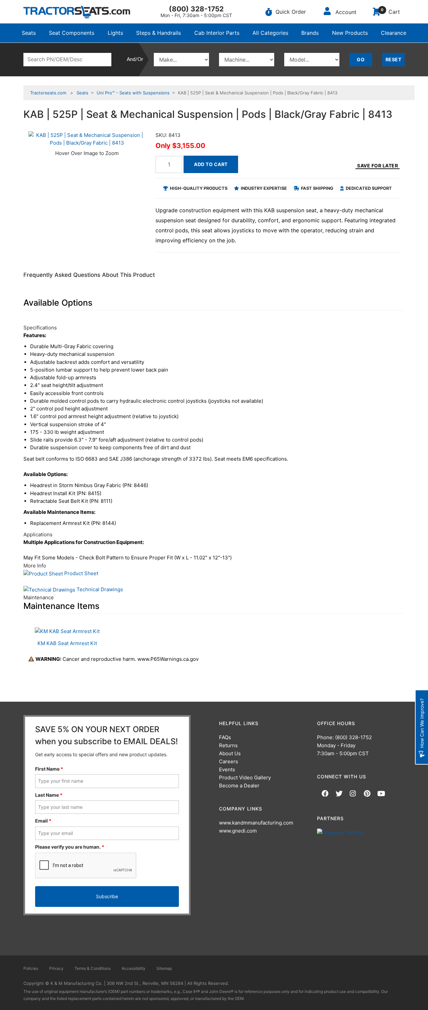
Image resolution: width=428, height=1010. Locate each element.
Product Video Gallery (245, 777)
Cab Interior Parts (216, 32)
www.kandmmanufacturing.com (256, 823)
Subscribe (107, 896)
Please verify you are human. (69, 847)
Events (227, 769)
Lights (115, 32)
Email (43, 821)
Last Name (49, 795)
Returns (228, 745)
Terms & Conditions (93, 968)
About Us (230, 753)
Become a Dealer (239, 785)
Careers (228, 761)
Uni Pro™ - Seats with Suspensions (133, 92)
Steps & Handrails (158, 32)
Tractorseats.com (48, 92)
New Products (350, 32)
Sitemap (164, 968)
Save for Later (377, 165)
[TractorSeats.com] (76, 12)
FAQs (225, 737)
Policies (30, 968)
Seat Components (71, 32)
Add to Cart (211, 164)
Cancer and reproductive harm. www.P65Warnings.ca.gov (117, 659)
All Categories (270, 32)
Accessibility (133, 968)
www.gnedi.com (238, 831)
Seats (29, 32)
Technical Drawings (99, 589)
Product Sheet (80, 573)
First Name (49, 769)
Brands (310, 32)
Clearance (393, 32)
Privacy (56, 968)
